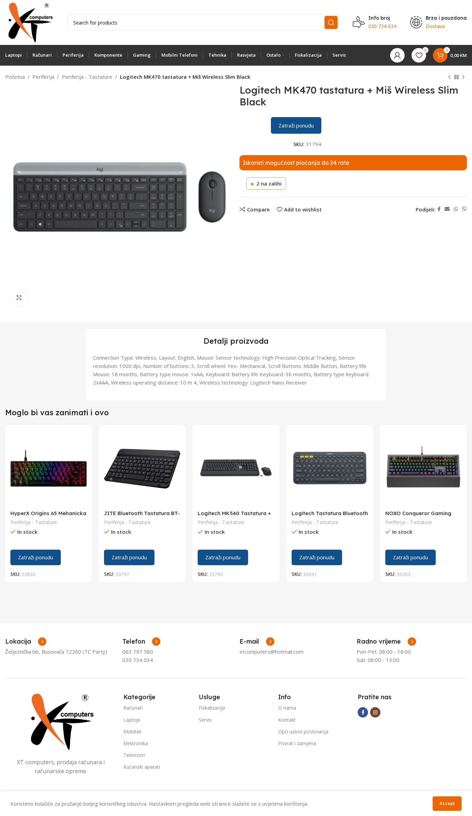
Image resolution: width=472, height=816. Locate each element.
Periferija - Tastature (87, 76)
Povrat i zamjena (297, 743)
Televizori (134, 755)
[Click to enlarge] (19, 297)
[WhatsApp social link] (456, 209)
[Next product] (463, 77)
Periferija (43, 76)
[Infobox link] (141, 641)
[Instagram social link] (375, 712)
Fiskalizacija (212, 707)
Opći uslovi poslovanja (303, 731)
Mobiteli (132, 731)
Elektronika (135, 743)
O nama (287, 707)
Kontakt (287, 720)
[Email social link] (447, 209)
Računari (133, 707)
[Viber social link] (464, 209)
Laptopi (131, 720)
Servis (205, 720)
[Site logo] (29, 21)
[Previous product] (449, 77)
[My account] (397, 55)
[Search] (331, 22)
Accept (447, 803)
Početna (15, 76)
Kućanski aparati (141, 766)
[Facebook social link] (439, 209)
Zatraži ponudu (296, 125)
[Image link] (60, 721)
